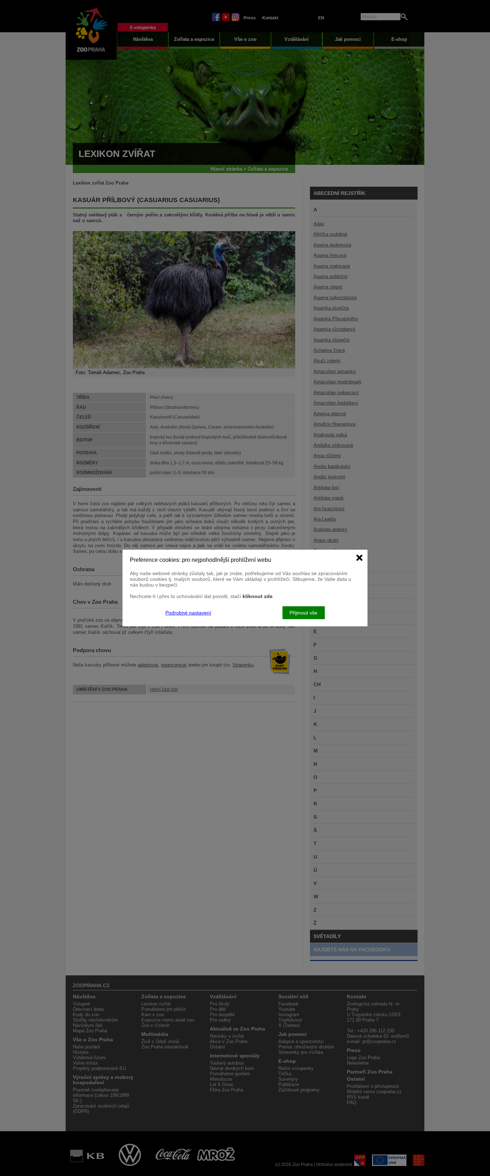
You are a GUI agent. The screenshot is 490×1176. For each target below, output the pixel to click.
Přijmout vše (303, 613)
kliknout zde (257, 596)
